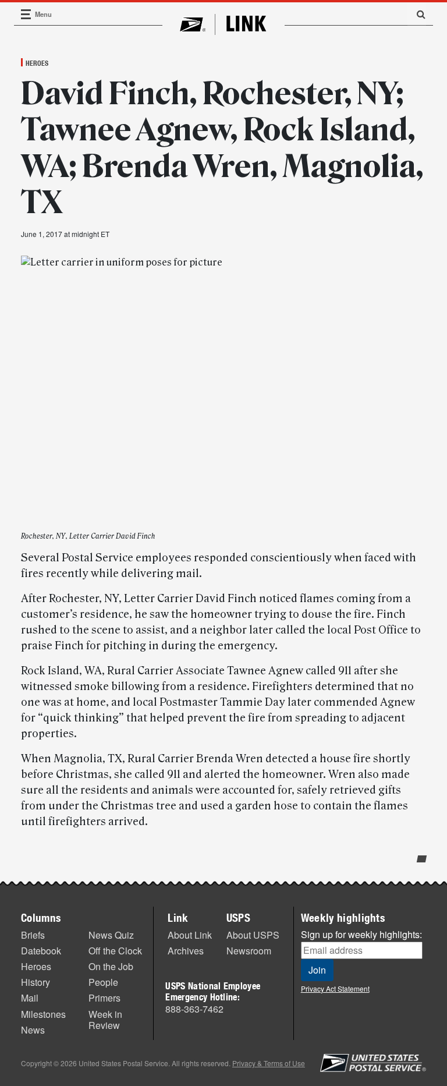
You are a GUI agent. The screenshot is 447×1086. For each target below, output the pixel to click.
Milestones (43, 1014)
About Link (190, 935)
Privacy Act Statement (335, 988)
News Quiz (111, 935)
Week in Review (105, 1019)
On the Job (110, 966)
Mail (29, 997)
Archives (186, 950)
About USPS (252, 935)
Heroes (37, 63)
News (33, 1030)
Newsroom (248, 950)
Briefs (33, 935)
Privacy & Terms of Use (268, 1063)
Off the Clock (115, 950)
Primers (104, 997)
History (35, 982)
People (103, 982)
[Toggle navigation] (26, 14)
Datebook (41, 950)
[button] (416, 14)
